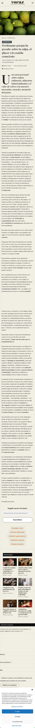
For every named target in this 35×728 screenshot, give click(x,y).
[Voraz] (17, 3)
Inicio (4, 38)
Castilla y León (18, 528)
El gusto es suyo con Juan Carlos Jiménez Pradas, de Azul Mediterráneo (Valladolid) (24, 591)
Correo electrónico (6, 662)
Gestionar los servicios (17, 706)
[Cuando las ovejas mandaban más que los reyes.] (10, 582)
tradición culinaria (17, 540)
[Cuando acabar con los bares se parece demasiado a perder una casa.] (25, 562)
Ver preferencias (17, 721)
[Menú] (33, 4)
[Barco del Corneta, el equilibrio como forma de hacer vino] (10, 603)
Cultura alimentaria (17, 532)
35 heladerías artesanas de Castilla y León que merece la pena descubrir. (24, 611)
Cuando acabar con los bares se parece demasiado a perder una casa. (25, 570)
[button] (32, 690)
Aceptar (17, 711)
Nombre (2, 654)
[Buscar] (2, 4)
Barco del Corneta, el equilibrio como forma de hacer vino (9, 611)
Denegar (17, 716)
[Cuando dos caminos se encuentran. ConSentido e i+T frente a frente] (10, 562)
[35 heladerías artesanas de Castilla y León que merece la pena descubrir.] (25, 603)
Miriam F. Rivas (7, 65)
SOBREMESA (11, 38)
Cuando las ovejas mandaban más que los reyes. (9, 589)
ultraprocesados (18, 544)
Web (1, 670)
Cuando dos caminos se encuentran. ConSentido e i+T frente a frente (9, 570)
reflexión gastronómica (18, 536)
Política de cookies (16, 725)
